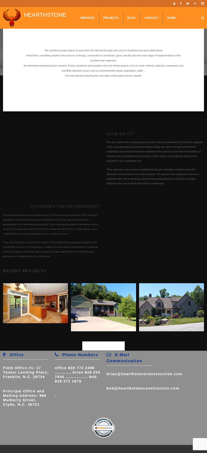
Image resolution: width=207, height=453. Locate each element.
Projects (110, 17)
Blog (131, 17)
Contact (151, 17)
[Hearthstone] (12, 17)
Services (87, 17)
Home (171, 17)
